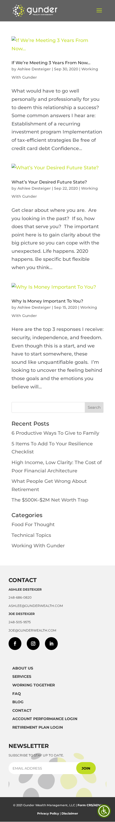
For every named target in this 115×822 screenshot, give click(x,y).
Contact (22, 710)
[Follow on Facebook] (15, 643)
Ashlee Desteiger (34, 69)
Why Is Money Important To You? (47, 301)
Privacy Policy (48, 813)
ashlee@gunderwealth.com (36, 606)
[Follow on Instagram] (33, 643)
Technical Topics (31, 535)
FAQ (16, 693)
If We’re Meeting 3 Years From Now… (50, 62)
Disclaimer (70, 813)
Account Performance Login (44, 718)
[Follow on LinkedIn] (51, 643)
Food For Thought (33, 524)
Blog (18, 701)
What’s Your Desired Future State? (49, 182)
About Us (22, 668)
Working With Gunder (38, 546)
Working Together (33, 685)
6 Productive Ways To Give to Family (55, 433)
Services (21, 676)
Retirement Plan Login (37, 727)
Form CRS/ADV (89, 805)
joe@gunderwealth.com (32, 630)
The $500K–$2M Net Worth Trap (49, 500)
